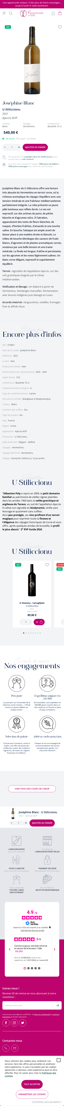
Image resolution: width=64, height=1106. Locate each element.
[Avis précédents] (9, 950)
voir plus (19, 951)
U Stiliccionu (11, 109)
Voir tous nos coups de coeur (32, 788)
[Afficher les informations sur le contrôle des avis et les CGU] (50, 927)
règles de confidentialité (42, 1014)
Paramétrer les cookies (32, 1094)
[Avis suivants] (54, 950)
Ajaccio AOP (9, 118)
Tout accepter (32, 1084)
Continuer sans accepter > (47, 1101)
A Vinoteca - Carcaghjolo (32, 603)
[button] (23, 633)
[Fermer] (58, 1060)
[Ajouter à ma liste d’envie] (60, 27)
